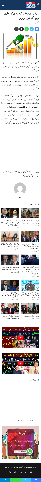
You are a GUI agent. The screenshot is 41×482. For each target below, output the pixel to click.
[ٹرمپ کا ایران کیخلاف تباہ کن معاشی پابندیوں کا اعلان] (10, 308)
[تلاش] (38, 5)
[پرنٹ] (16, 29)
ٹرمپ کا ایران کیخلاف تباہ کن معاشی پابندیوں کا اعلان (11, 317)
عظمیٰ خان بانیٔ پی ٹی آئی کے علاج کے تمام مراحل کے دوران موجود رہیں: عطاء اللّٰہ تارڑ (10, 294)
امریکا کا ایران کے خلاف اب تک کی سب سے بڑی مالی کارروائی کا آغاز (10, 268)
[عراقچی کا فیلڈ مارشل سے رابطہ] (30, 308)
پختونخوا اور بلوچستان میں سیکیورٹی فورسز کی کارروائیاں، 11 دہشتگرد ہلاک (30, 221)
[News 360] (31, 5)
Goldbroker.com (34, 421)
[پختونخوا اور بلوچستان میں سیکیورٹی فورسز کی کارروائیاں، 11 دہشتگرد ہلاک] (30, 213)
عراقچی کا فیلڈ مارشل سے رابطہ (31, 316)
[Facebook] (37, 29)
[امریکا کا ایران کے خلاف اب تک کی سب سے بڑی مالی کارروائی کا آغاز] (10, 260)
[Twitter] (32, 29)
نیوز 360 (7, 467)
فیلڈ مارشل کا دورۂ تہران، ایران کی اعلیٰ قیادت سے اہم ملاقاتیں (10, 245)
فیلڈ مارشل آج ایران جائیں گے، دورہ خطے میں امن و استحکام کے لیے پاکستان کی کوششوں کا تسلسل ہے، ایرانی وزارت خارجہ (30, 270)
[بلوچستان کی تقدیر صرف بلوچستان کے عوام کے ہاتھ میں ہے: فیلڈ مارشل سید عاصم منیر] (30, 285)
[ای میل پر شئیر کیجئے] (21, 29)
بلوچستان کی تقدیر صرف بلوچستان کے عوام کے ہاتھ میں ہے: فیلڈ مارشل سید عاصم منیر (30, 294)
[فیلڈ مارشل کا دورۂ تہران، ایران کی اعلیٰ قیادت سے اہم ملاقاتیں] (10, 236)
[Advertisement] (20, 148)
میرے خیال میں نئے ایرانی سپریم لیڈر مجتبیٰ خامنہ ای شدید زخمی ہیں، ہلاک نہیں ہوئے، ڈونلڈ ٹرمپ (10, 222)
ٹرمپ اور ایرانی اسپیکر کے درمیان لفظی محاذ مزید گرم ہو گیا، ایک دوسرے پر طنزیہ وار (30, 246)
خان (36, 23)
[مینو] (3, 5)
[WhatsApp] (26, 29)
